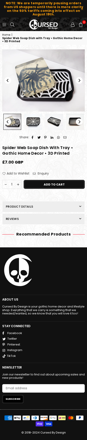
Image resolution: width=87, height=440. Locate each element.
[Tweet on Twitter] (39, 137)
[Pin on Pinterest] (45, 137)
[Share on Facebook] (32, 137)
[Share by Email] (65, 137)
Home (6, 34)
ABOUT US (10, 299)
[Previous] (7, 80)
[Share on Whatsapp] (58, 137)
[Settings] (73, 24)
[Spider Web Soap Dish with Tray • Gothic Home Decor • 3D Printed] (12, 122)
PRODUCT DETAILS (19, 206)
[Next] (79, 80)
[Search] (12, 24)
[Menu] (4, 24)
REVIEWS (12, 219)
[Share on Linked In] (52, 137)
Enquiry (43, 173)
